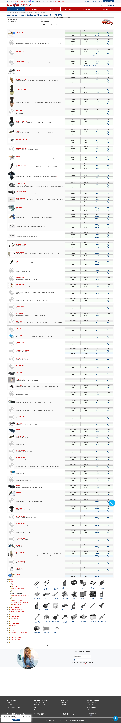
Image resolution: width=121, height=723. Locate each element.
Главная (9, 12)
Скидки (62, 705)
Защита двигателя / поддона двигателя (21, 602)
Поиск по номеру (38, 705)
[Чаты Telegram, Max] (115, 718)
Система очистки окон (15, 637)
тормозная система (14, 623)
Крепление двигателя (17, 599)
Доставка (34, 9)
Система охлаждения (15, 614)
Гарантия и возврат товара (14, 707)
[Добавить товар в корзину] (108, 33)
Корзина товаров (91, 709)
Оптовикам (63, 704)
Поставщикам (87, 9)
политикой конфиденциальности (86, 663)
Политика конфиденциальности (15, 705)
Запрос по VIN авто (91, 707)
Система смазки (16, 597)
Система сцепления (14, 616)
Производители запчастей (40, 704)
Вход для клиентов (91, 702)
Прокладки (15, 583)
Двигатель (12, 581)
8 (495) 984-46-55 (19, 1)
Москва (10, 1)
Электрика (12, 630)
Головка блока (15, 586)
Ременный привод (16, 604)
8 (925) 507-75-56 (41, 715)
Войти (109, 4)
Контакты (105, 9)
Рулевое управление (15, 628)
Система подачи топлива (16, 609)
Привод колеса (13, 620)
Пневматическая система (16, 642)
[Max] (30, 1)
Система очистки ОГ (17, 600)
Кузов (11, 579)
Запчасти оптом (69, 9)
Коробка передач (14, 618)
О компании (10, 702)
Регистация (90, 704)
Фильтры (12, 606)
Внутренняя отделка (15, 639)
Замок (11, 641)
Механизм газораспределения (19, 590)
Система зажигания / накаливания (18, 632)
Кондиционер (13, 634)
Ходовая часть (13, 625)
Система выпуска (14, 613)
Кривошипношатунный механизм (20, 595)
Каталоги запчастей (39, 702)
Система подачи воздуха (18, 588)
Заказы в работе (91, 705)
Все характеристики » (60, 27)
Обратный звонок (59, 1)
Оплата (52, 9)
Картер (14, 592)
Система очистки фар (15, 635)
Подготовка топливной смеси (17, 611)
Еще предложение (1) (88, 46)
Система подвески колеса (16, 627)
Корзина (98, 5)
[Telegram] (33, 1)
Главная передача (14, 621)
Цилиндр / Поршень (17, 584)
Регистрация (111, 5)
